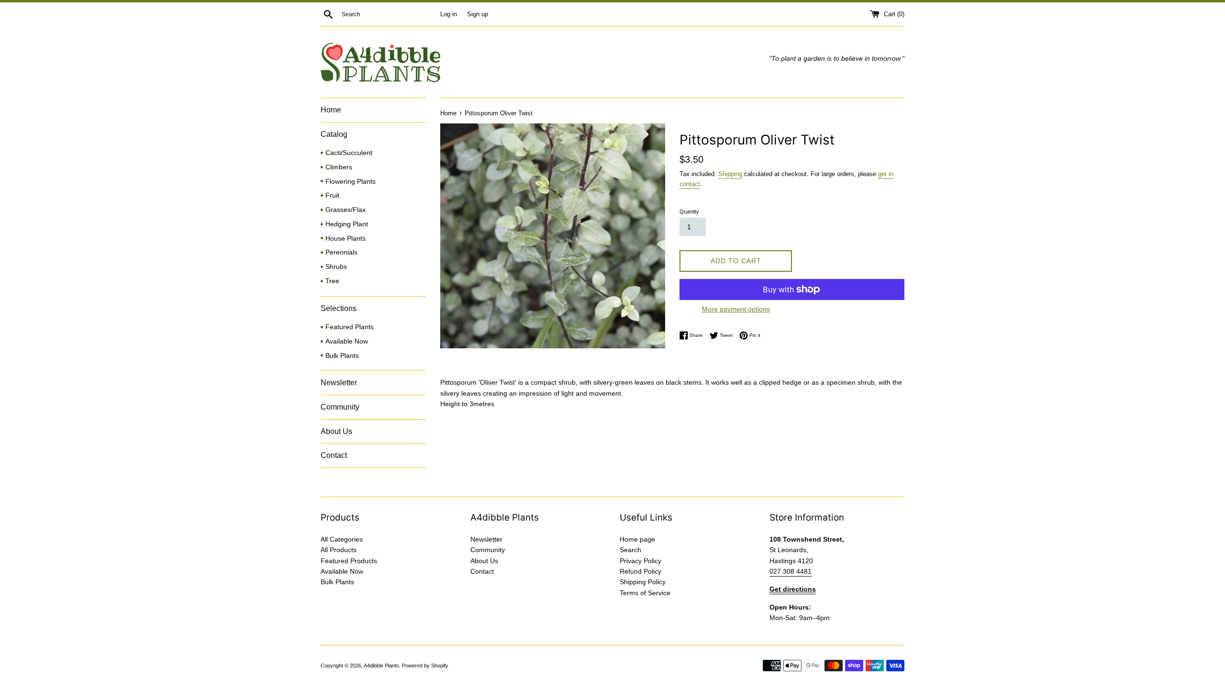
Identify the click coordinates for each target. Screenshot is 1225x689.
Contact (334, 455)
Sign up (477, 14)
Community (340, 407)
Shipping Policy (643, 582)
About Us (336, 431)
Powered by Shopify (425, 665)
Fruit (332, 195)
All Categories (342, 539)
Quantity (689, 211)
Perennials (341, 252)
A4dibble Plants (381, 665)
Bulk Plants (342, 355)
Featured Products (349, 561)
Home (331, 110)
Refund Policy (640, 571)
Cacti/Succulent (348, 152)
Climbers (338, 167)
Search (630, 550)
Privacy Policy (640, 561)
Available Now (346, 341)
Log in (448, 14)
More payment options (736, 309)
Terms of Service (645, 593)
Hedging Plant (346, 224)
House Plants (345, 238)
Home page (637, 539)
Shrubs (336, 266)
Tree (332, 281)
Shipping (730, 174)
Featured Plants (349, 327)
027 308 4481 (790, 571)
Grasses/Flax (345, 209)
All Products (338, 550)
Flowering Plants (350, 181)
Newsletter (339, 382)
